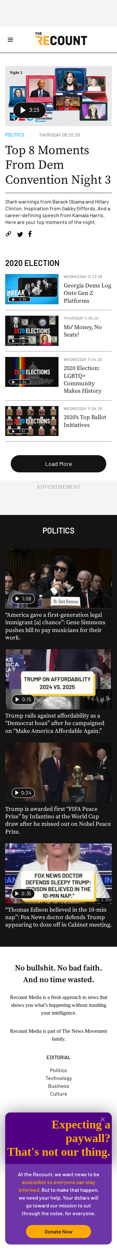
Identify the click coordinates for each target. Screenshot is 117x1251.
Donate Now (58, 1231)
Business (58, 1086)
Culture (58, 1093)
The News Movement (84, 1031)
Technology (59, 1078)
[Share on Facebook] (30, 235)
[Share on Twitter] (20, 235)
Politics (14, 135)
